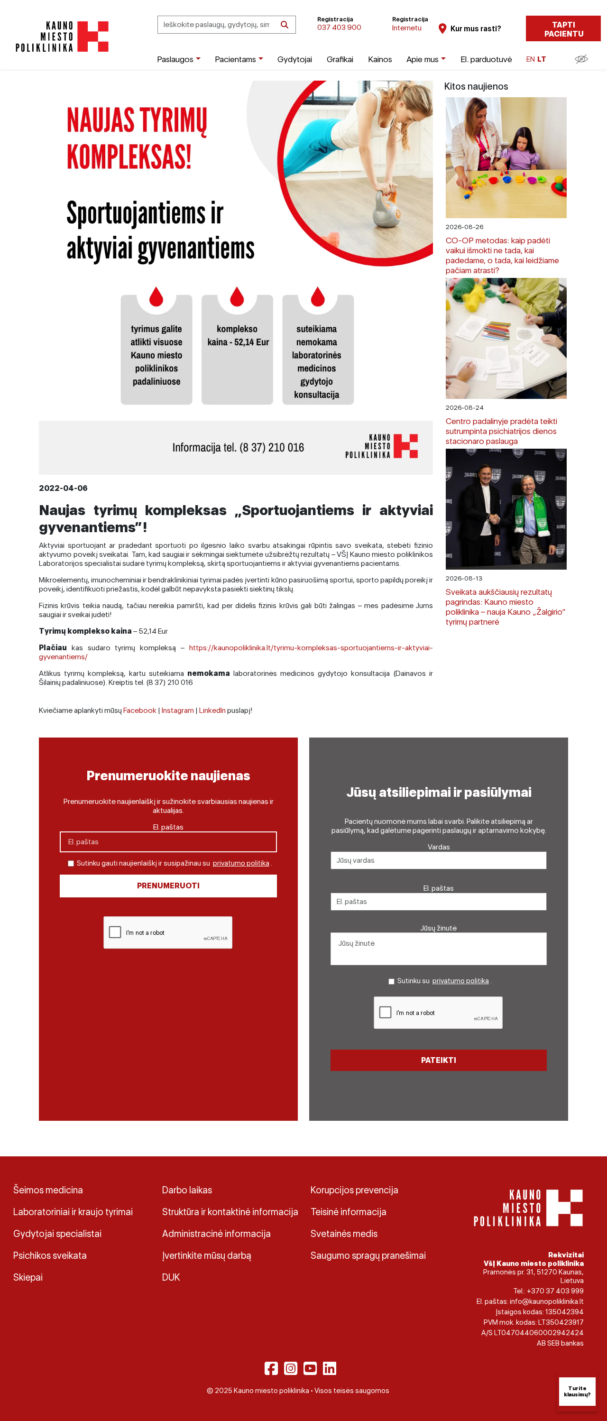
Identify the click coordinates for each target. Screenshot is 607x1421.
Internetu (407, 27)
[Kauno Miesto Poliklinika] (60, 36)
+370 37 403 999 (555, 1291)
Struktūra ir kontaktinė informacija (229, 1212)
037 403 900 (339, 27)
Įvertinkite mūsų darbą (206, 1255)
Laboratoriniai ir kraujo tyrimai (73, 1212)
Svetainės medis (344, 1233)
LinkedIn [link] (212, 710)
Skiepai (28, 1277)
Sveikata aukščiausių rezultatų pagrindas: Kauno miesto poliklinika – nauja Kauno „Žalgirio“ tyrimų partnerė (506, 607)
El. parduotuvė (486, 59)
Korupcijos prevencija (354, 1190)
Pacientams (235, 59)
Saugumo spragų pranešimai (368, 1255)
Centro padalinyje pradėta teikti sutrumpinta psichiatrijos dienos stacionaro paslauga (501, 431)
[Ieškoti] (284, 24)
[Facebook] (271, 1368)
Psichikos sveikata (50, 1255)
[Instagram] (290, 1368)
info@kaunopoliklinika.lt (547, 1301)
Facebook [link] (139, 710)
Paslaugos (175, 59)
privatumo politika (241, 863)
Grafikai (340, 59)
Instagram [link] (178, 710)
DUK (171, 1277)
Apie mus (422, 59)
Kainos (380, 59)
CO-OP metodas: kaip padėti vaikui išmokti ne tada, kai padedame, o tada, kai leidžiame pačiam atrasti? (502, 255)
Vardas (439, 846)
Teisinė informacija (348, 1212)
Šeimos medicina (48, 1190)
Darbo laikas (187, 1190)
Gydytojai (294, 59)
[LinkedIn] (329, 1368)
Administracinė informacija (216, 1233)
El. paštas (168, 826)
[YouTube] (310, 1368)
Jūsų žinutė (439, 927)
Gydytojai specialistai (57, 1233)
